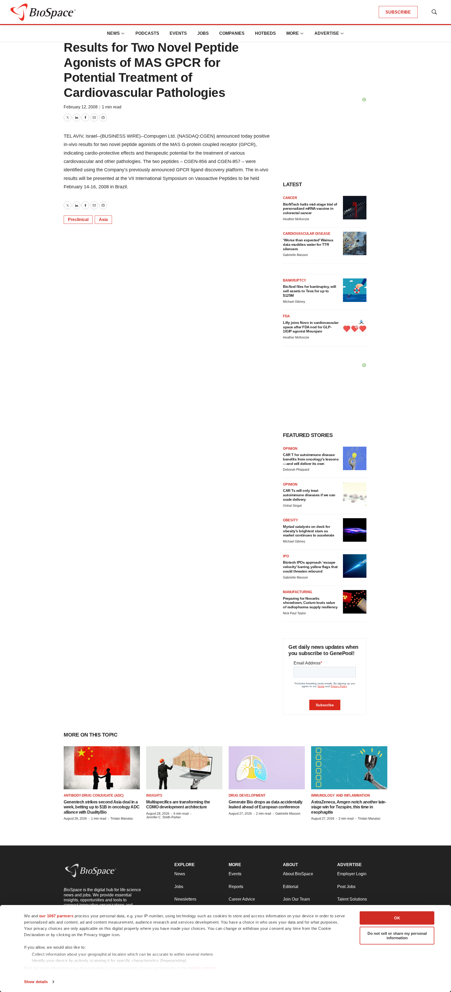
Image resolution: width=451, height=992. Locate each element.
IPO (286, 556)
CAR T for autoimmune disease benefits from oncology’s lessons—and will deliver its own (311, 459)
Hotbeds (265, 33)
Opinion (290, 449)
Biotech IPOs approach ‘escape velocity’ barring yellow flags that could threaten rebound (310, 566)
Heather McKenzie (296, 219)
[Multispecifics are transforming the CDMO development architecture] (184, 767)
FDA (286, 316)
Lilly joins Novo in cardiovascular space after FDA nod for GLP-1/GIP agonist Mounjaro (310, 327)
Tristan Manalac (121, 818)
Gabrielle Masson (295, 255)
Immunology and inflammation (340, 795)
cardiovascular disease (306, 234)
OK (397, 918)
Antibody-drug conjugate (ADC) (93, 795)
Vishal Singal (292, 505)
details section (202, 968)
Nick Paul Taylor (294, 613)
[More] (123, 33)
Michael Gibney (294, 302)
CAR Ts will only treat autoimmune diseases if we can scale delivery (309, 494)
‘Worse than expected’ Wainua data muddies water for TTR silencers (308, 244)
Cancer (290, 198)
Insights (154, 795)
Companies (232, 33)
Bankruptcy (294, 280)
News (113, 33)
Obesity (290, 520)
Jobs (203, 33)
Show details (36, 981)
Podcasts (147, 33)
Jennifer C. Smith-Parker (163, 817)
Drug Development (247, 795)
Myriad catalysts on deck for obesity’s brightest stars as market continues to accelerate (308, 531)
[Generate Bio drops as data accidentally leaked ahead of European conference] (267, 767)
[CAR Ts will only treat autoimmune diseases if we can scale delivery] (354, 494)
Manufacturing (297, 592)
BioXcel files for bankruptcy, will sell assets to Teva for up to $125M (309, 290)
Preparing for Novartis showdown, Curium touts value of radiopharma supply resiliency (310, 602)
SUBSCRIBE (398, 12)
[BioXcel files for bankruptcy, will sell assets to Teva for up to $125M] (354, 290)
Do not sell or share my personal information (397, 935)
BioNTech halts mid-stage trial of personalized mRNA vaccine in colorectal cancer (310, 208)
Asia (103, 219)
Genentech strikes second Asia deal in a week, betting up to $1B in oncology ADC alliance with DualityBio (102, 807)
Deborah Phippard (296, 469)
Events (178, 33)
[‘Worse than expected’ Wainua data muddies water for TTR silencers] (354, 243)
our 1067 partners (56, 916)
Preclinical (78, 219)
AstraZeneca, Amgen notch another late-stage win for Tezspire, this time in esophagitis (348, 807)
